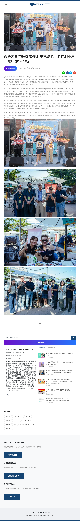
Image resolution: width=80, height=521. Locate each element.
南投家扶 (9, 428)
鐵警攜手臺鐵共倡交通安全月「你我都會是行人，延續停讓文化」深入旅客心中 (59, 372)
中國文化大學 (18, 416)
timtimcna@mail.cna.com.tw (22, 359)
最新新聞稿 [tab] (51, 348)
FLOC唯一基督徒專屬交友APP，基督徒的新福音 (59, 354)
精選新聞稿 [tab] (42, 348)
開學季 (28, 416)
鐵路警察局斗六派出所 (27, 424)
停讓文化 (16, 420)
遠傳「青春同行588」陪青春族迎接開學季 (59, 391)
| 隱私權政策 (43, 516)
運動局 (8, 424)
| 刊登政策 (29, 516)
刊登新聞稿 (13, 455)
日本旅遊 (26, 420)
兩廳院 (8, 420)
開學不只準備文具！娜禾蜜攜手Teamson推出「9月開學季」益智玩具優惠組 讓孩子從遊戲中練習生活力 (59, 381)
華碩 (15, 424)
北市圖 (8, 416)
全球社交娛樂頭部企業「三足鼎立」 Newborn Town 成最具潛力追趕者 (57, 400)
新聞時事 (37, 68)
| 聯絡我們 (50, 516)
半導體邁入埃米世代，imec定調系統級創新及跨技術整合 (59, 363)
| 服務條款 (36, 516)
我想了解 (12, 496)
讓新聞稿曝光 (14, 476)
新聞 (30, 68)
